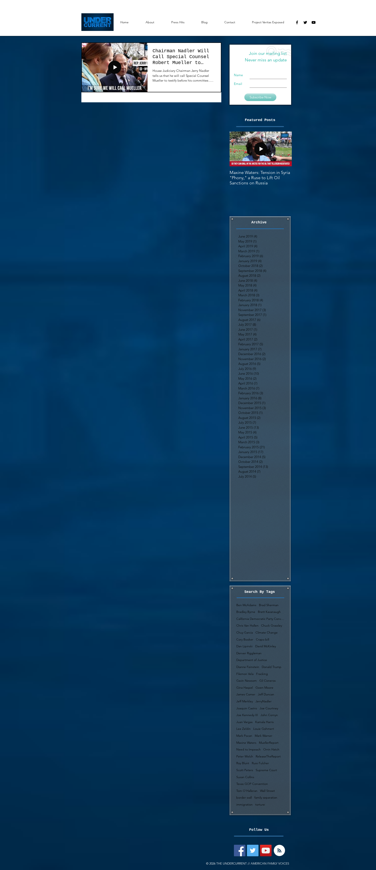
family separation (265, 797)
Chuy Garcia (244, 632)
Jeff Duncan (266, 694)
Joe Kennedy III (247, 715)
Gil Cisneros (267, 681)
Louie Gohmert (263, 729)
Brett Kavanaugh (269, 612)
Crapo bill (262, 639)
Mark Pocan (244, 736)
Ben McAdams (246, 605)
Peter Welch (244, 756)
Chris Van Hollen (247, 625)
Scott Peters (244, 770)
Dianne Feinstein (247, 667)
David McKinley (265, 646)
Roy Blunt (242, 763)
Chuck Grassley (271, 625)
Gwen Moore (264, 688)
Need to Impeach (248, 749)
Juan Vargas (244, 722)
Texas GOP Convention (252, 784)
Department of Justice (251, 660)
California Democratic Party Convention (260, 619)
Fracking (262, 674)
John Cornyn (269, 715)
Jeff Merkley (244, 701)
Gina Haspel (244, 688)
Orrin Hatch (271, 749)
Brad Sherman (269, 605)
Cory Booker (244, 639)
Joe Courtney (269, 708)
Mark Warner (263, 736)
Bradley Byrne (245, 612)
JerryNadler (263, 701)
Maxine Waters (246, 743)
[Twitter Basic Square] (252, 850)
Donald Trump (271, 667)
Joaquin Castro (246, 708)
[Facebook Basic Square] (239, 850)
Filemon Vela (244, 674)
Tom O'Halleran (246, 791)
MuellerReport (269, 743)
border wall (244, 797)
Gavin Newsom (246, 681)
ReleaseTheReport (268, 756)
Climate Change (266, 632)
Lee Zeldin (243, 729)
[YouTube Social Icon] (266, 850)
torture (260, 804)
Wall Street (267, 791)
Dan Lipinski (244, 646)
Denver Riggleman (249, 653)
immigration (244, 804)
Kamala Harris (264, 722)
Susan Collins (245, 777)
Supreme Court (266, 770)
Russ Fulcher (260, 763)
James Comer (245, 694)
